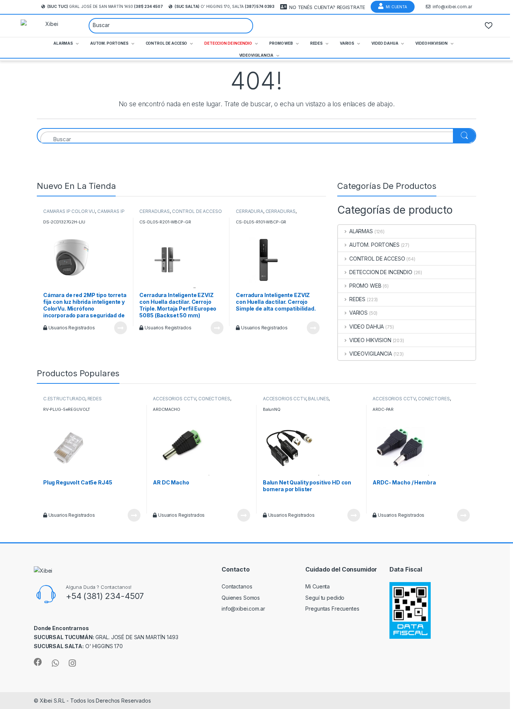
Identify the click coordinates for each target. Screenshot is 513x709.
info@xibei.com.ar (452, 6)
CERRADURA (249, 211)
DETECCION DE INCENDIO (380, 272)
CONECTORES (214, 398)
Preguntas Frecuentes (332, 608)
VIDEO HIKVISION (370, 340)
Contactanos (237, 586)
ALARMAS (361, 231)
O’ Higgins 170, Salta (225, 6)
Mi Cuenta (396, 7)
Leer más (120, 327)
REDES (357, 299)
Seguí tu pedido (324, 597)
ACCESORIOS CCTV (174, 398)
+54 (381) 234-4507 (105, 596)
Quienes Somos (241, 597)
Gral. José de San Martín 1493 (105, 6)
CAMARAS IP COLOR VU (69, 211)
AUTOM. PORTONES (374, 244)
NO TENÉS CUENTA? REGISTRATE (327, 7)
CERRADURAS (154, 211)
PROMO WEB (365, 285)
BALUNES (318, 398)
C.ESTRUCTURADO (64, 398)
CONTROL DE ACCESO (197, 211)
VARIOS (358, 312)
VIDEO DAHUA (366, 326)
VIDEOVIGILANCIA (370, 353)
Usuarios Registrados (71, 327)
